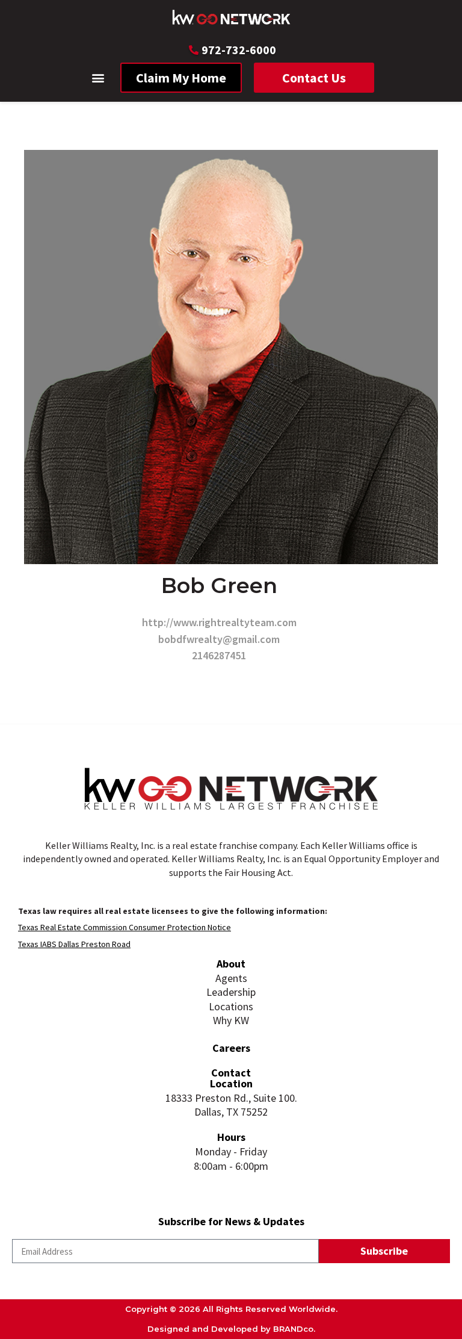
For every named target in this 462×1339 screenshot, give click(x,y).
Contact (231, 1073)
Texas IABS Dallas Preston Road (74, 944)
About (231, 964)
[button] (98, 78)
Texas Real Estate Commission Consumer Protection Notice (124, 927)
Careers (231, 1048)
